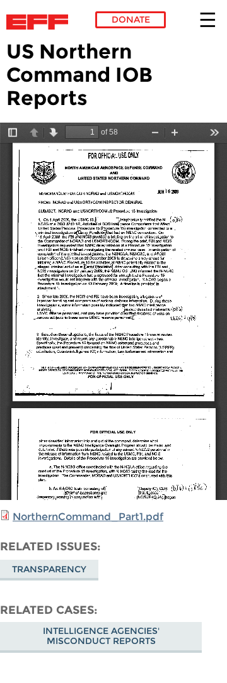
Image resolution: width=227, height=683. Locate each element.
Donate (131, 19)
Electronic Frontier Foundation (40, 22)
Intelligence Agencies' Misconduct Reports (101, 636)
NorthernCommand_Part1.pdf (88, 517)
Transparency (49, 569)
